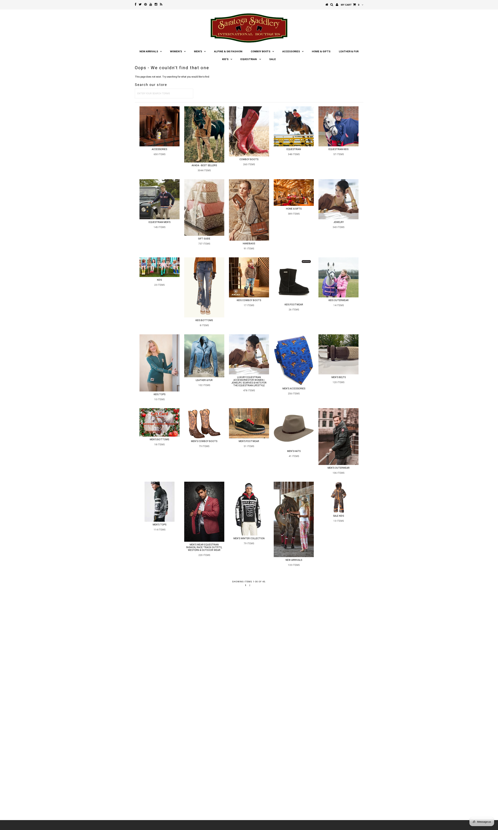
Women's (176, 51)
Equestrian (248, 59)
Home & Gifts (321, 51)
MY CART (350, 4)
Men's (198, 51)
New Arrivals (148, 51)
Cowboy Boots (260, 51)
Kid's (225, 59)
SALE (272, 59)
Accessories (291, 51)
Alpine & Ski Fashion (228, 51)
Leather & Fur (349, 51)
